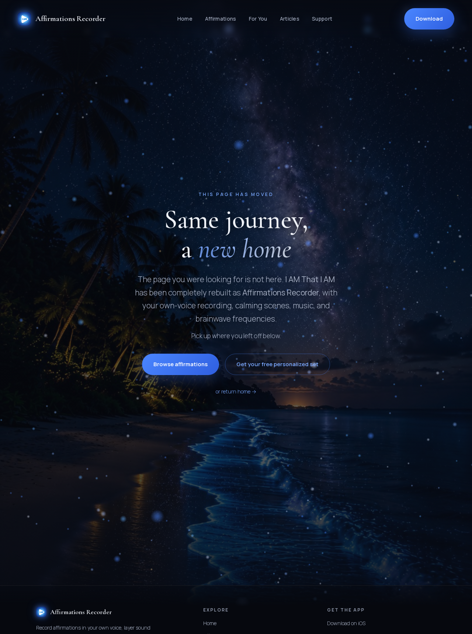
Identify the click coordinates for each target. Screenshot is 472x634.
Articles (289, 18)
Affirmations (220, 18)
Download (429, 18)
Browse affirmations (180, 364)
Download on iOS (346, 623)
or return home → (236, 391)
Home (184, 18)
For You (258, 18)
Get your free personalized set (277, 364)
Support (322, 18)
